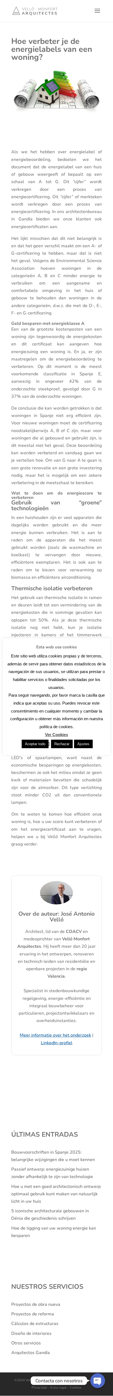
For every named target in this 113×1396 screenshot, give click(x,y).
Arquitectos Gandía (30, 1353)
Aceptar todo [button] (35, 744)
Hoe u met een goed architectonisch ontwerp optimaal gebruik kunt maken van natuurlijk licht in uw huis (56, 1194)
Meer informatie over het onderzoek (55, 1035)
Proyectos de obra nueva (35, 1304)
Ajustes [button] (83, 744)
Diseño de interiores (31, 1333)
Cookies (75, 1387)
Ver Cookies (56, 734)
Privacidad (40, 1387)
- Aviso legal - (58, 1387)
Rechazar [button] (61, 744)
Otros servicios (26, 1343)
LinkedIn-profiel (56, 1043)
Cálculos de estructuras (34, 1324)
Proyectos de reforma (32, 1314)
